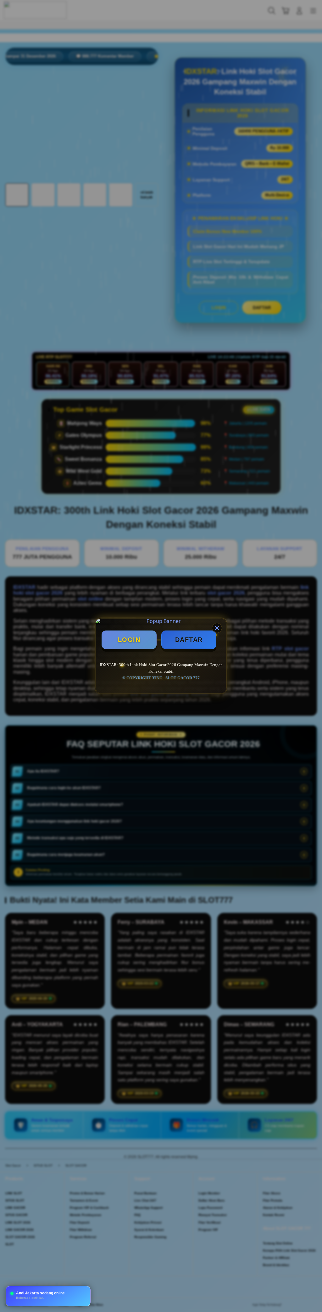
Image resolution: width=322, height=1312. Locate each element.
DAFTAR (189, 639)
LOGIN (129, 639)
